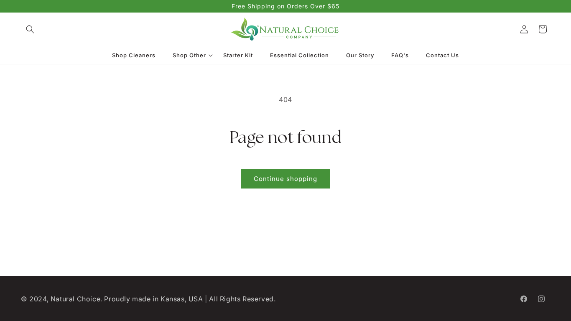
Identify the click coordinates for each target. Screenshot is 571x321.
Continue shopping (285, 179)
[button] (30, 29)
